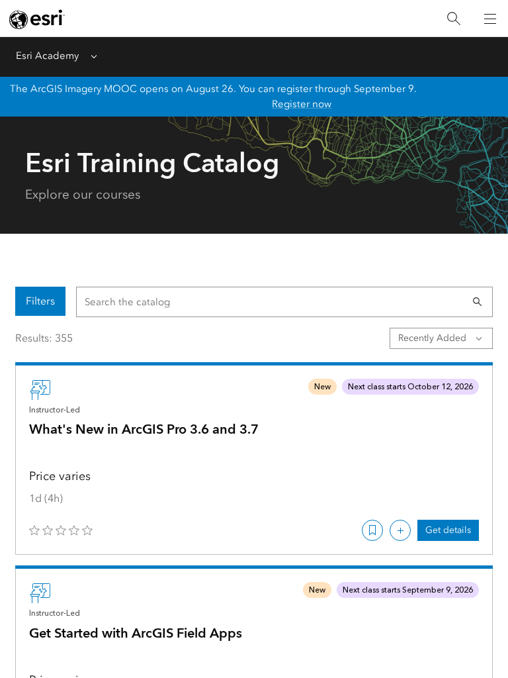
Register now (301, 104)
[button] (477, 301)
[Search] (454, 19)
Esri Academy (47, 56)
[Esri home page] (37, 19)
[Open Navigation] (490, 18)
